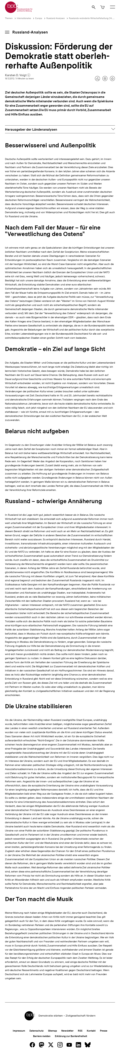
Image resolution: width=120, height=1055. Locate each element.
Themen (9, 18)
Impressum (19, 1030)
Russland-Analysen (55, 18)
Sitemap (52, 1030)
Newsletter (67, 1030)
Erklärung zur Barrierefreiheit (71, 1036)
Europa (38, 18)
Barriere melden (42, 1036)
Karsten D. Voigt (17, 75)
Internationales (24, 18)
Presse (103, 1030)
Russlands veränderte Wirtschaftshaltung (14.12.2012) (94, 18)
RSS (80, 1030)
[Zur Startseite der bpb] (19, 12)
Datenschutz (36, 1030)
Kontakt (91, 1030)
